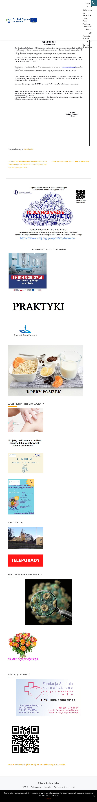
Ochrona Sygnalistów (87, 46)
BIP (90, 33)
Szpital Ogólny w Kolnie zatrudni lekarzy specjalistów (70, 161)
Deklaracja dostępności (64, 787)
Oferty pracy (85, 20)
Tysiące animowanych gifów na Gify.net (23, 764)
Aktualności (28, 149)
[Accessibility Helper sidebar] (94, 3)
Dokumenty (87, 10)
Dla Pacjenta (86, 14)
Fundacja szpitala (86, 37)
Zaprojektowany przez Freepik (52, 764)
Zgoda (48, 798)
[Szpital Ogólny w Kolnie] (21, 20)
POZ (88, 7)
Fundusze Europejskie (87, 25)
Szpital (87, 3)
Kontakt (89, 30)
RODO (89, 42)
